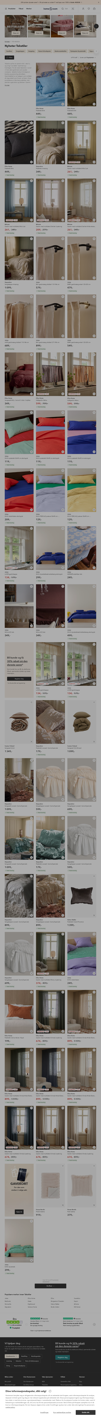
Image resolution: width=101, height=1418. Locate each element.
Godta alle (85, 1412)
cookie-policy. (10, 1407)
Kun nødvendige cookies (62, 1412)
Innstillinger (44, 1412)
